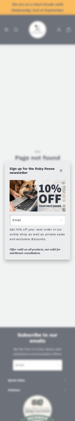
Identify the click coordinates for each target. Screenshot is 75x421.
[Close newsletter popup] (60, 170)
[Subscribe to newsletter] (61, 220)
